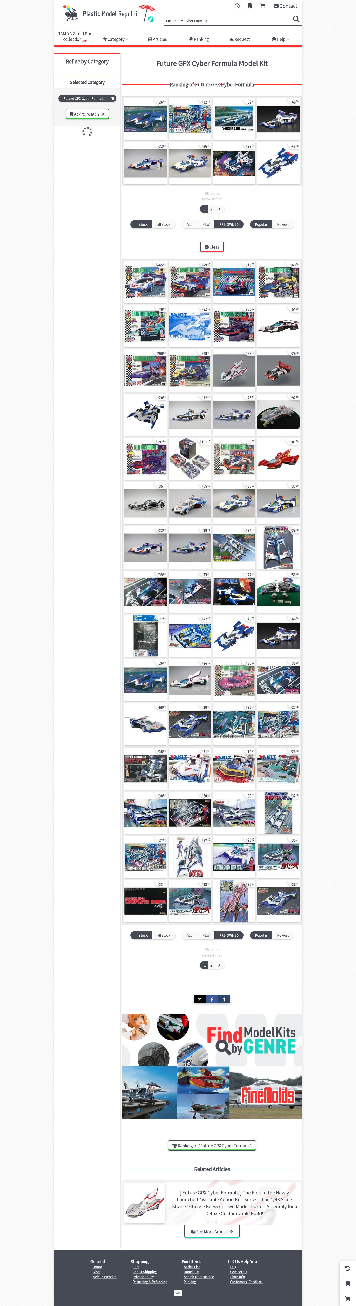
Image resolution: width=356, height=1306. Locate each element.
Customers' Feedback (246, 1281)
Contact (288, 5)
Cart (136, 1266)
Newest (283, 224)
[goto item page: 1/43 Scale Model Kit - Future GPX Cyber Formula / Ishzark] (234, 370)
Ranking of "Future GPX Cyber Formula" (214, 1145)
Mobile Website (105, 1276)
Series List (192, 1266)
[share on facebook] (212, 999)
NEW (206, 224)
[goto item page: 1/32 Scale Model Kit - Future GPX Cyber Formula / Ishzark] (234, 163)
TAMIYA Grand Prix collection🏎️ (75, 36)
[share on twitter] (200, 999)
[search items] (296, 19)
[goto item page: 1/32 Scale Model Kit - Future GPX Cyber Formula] (145, 119)
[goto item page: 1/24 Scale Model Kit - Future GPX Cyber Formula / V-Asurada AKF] (234, 119)
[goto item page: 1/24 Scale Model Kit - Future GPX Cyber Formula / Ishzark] (278, 459)
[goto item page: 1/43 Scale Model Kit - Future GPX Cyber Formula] (278, 769)
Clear (214, 247)
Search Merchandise (199, 1276)
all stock (163, 224)
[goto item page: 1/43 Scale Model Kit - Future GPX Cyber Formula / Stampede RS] (234, 769)
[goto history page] (237, 6)
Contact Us (238, 1271)
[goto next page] (219, 209)
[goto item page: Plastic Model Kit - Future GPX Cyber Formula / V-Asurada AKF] (190, 636)
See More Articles (212, 1231)
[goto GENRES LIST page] (212, 1040)
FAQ (233, 1266)
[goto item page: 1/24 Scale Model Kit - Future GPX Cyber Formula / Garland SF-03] (145, 163)
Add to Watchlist (89, 114)
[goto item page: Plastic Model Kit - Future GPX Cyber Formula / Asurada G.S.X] (190, 769)
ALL (189, 224)
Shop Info (237, 1276)
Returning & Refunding (150, 1281)
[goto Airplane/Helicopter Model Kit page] (212, 1092)
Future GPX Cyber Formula (224, 84)
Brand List (191, 1271)
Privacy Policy (143, 1276)
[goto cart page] (262, 6)
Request (242, 39)
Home (97, 1266)
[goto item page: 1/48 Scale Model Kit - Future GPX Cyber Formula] (145, 282)
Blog (96, 1271)
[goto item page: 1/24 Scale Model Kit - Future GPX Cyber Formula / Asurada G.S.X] (278, 415)
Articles (159, 39)
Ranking (201, 39)
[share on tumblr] (224, 999)
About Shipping (145, 1271)
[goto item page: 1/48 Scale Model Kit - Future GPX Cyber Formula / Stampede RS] (190, 282)
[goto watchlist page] (250, 6)
